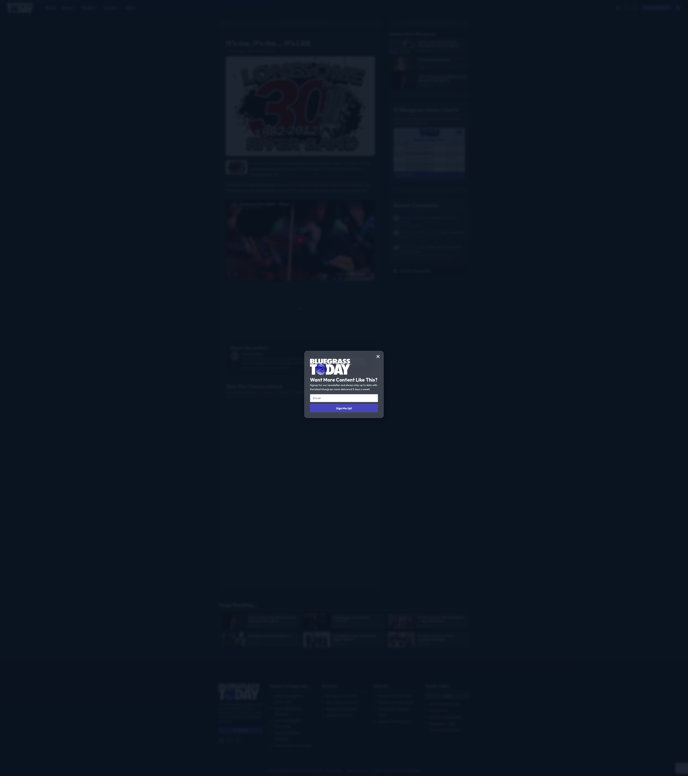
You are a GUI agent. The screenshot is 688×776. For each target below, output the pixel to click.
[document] (344, 388)
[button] (378, 356)
